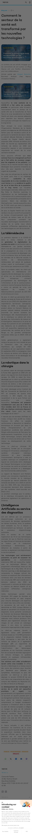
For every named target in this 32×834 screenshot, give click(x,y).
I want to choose (16, 831)
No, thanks (5, 831)
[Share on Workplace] (26, 759)
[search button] (26, 2)
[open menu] (29, 2)
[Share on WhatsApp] (5, 759)
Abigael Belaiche (23, 74)
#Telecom (6, 751)
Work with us (5, 797)
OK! (27, 831)
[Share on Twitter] (11, 759)
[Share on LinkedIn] (16, 759)
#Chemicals (25, 751)
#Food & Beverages (16, 751)
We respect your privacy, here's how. (10, 825)
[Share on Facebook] (21, 759)
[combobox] (5, 772)
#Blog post (16, 753)
